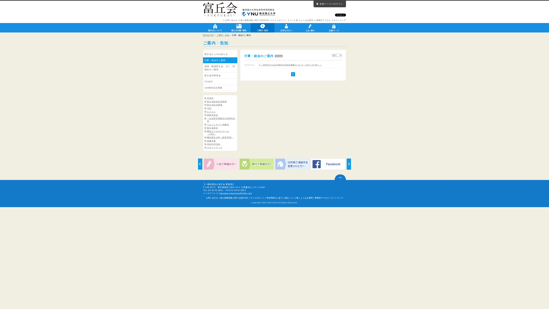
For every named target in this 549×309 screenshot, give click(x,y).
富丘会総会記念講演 (217, 101)
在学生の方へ (286, 27)
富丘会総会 (212, 128)
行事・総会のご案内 (215, 60)
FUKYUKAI (272, 203)
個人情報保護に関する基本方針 (254, 20)
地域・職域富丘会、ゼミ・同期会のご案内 (219, 68)
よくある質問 (307, 20)
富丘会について (215, 27)
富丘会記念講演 (214, 105)
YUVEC (208, 81)
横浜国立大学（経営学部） (220, 137)
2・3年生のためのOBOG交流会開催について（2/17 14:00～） (290, 65)
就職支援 (211, 141)
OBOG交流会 (213, 144)
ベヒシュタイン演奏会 (218, 124)
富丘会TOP (208, 35)
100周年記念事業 (213, 88)
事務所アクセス (323, 20)
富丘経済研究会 (212, 75)
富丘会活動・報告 (239, 27)
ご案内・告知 (262, 27)
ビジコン (211, 112)
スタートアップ (214, 147)
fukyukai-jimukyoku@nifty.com (235, 193)
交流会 (210, 98)
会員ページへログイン (331, 4)
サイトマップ (340, 20)
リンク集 (294, 20)
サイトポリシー (279, 20)
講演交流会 (212, 115)
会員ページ (334, 27)
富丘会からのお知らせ (216, 54)
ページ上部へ (340, 177)
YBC (209, 108)
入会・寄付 (310, 27)
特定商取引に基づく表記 (277, 198)
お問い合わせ (231, 20)
